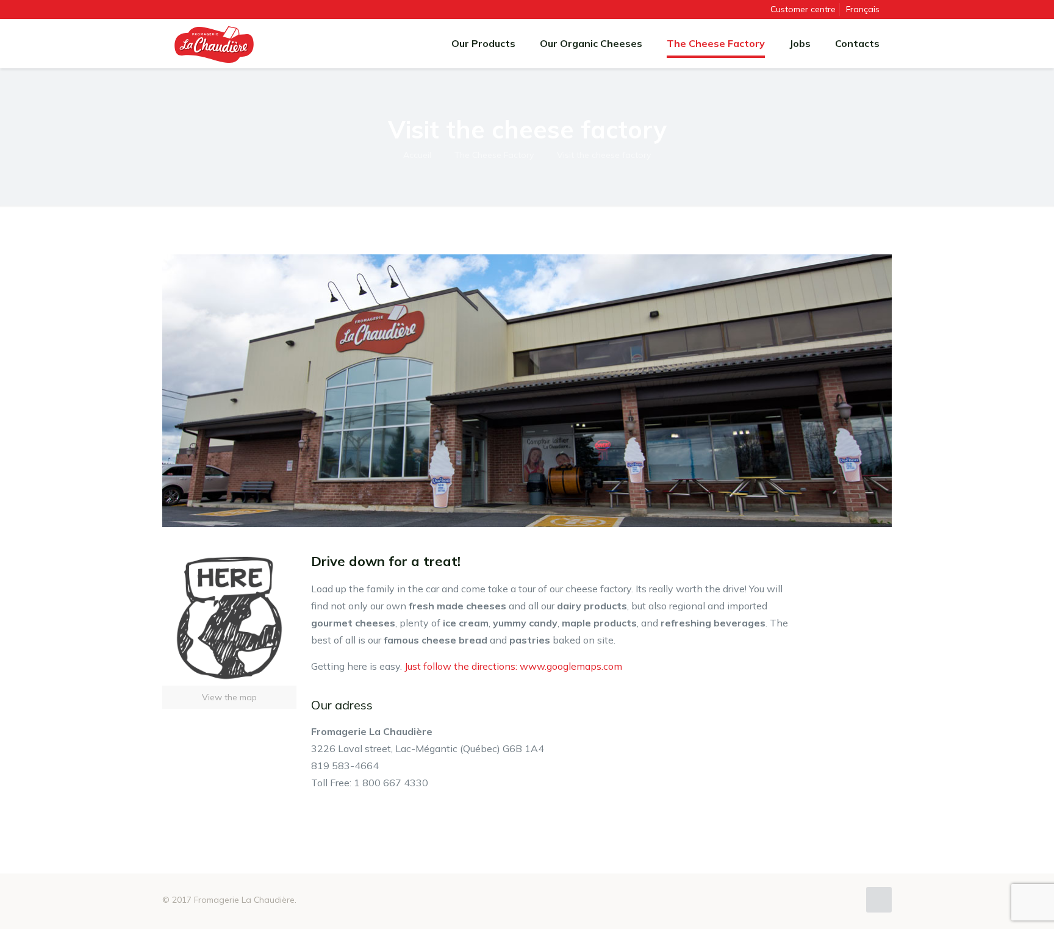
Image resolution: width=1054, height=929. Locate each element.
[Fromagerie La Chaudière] (214, 43)
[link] (229, 630)
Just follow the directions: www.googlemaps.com (513, 666)
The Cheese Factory (494, 154)
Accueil (417, 154)
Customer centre (803, 9)
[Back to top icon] (879, 900)
